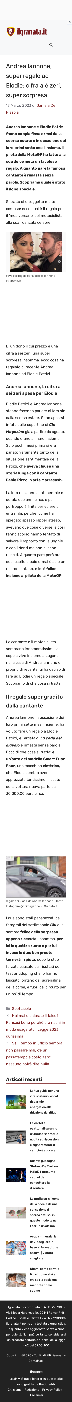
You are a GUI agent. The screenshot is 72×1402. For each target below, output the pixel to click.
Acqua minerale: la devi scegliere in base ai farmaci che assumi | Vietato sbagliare (44, 1247)
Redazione (32, 1389)
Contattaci (36, 1361)
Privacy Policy (52, 1389)
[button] (51, 45)
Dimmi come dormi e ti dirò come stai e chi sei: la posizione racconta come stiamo (45, 1279)
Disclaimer (36, 1395)
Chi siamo (15, 1389)
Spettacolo (21, 1008)
